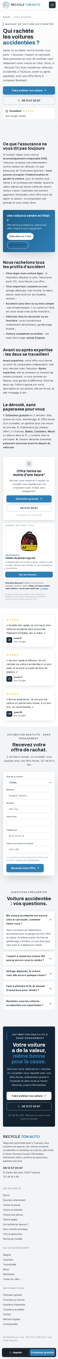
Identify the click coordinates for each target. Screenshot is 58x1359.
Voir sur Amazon (29, 574)
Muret (51, 431)
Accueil (6, 17)
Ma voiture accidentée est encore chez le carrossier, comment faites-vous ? (26, 919)
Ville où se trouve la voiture (19, 843)
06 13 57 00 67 (18, 245)
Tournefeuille (9, 1264)
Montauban (8, 1274)
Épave (6, 1195)
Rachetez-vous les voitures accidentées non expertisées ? (24, 1003)
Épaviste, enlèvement (14, 1200)
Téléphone (11, 830)
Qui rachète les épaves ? (16, 1224)
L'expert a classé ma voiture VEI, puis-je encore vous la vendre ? (25, 958)
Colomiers (40, 431)
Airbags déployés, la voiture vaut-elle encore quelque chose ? (26, 973)
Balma (29, 431)
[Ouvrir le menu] (52, 4)
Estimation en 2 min (20, 236)
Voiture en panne (11, 1205)
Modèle (10, 803)
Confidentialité (10, 1324)
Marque (10, 789)
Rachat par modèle (12, 1238)
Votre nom (11, 816)
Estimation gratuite (17, 415)
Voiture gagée (10, 1219)
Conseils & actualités (13, 1309)
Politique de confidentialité (27, 860)
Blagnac (7, 1254)
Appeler (17, 1352)
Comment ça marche (14, 1299)
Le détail (44, 588)
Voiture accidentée (12, 1209)
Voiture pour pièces (13, 1214)
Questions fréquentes (14, 1304)
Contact (7, 1314)
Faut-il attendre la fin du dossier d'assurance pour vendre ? (25, 988)
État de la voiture (14, 776)
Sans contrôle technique (15, 1229)
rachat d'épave (35, 337)
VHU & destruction (12, 1234)
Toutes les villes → (12, 1279)
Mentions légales (11, 1319)
